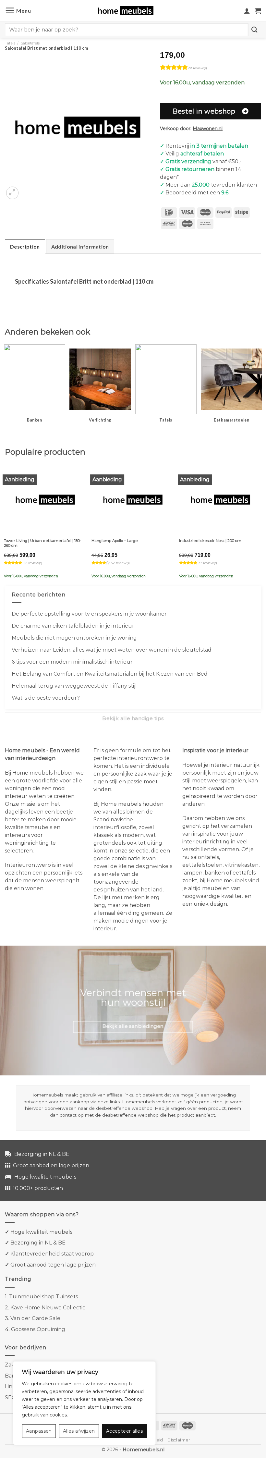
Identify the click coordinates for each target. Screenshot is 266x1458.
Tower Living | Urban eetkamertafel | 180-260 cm (42, 543)
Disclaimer (178, 1440)
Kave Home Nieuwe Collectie (48, 1308)
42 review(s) (32, 563)
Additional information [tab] (80, 246)
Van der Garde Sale (35, 1318)
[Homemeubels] (128, 10)
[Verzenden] (254, 29)
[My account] (247, 11)
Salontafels (30, 43)
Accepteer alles (124, 1431)
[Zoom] (12, 193)
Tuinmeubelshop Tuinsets (43, 1296)
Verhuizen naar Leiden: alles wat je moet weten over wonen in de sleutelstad (112, 650)
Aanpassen (39, 1431)
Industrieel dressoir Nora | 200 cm (210, 540)
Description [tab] (25, 246)
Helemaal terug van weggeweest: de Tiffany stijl (74, 686)
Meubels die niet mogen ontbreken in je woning (74, 638)
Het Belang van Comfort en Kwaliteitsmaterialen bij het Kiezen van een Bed (110, 674)
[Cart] (258, 11)
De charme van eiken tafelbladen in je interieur (73, 626)
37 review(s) (208, 563)
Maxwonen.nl (208, 128)
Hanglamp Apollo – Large (114, 540)
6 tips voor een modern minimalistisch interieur (72, 662)
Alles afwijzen (79, 1431)
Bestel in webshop (204, 111)
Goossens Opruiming (38, 1329)
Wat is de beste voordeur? (46, 698)
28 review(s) (197, 68)
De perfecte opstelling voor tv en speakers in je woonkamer (89, 614)
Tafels (10, 43)
